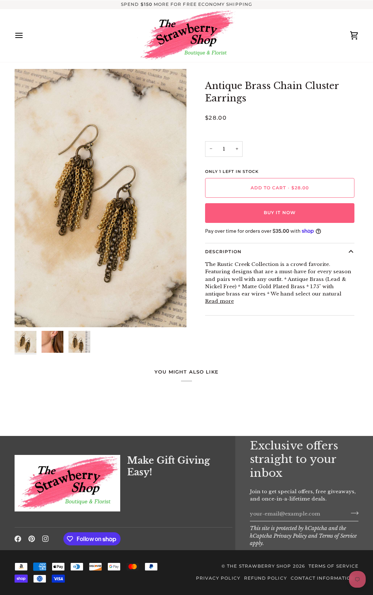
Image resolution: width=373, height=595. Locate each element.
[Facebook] (18, 539)
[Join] (352, 513)
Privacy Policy (290, 536)
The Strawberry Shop (259, 566)
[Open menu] (25, 35)
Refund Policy (265, 578)
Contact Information (323, 578)
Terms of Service (338, 536)
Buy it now (280, 212)
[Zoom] (100, 198)
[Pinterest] (31, 539)
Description (223, 251)
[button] (67, 453)
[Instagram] (45, 539)
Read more (219, 301)
